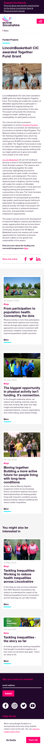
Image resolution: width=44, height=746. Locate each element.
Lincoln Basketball (10, 160)
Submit (8, 693)
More (6, 339)
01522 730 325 (9, 716)
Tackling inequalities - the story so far (20, 639)
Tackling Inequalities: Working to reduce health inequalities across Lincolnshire (19, 576)
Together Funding (30, 125)
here (26, 248)
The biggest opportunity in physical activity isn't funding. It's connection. (22, 391)
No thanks (11, 740)
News (6, 30)
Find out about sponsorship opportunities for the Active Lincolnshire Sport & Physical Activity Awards (21, 8)
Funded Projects (10, 39)
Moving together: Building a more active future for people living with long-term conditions (21, 475)
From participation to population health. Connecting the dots (19, 312)
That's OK (33, 740)
